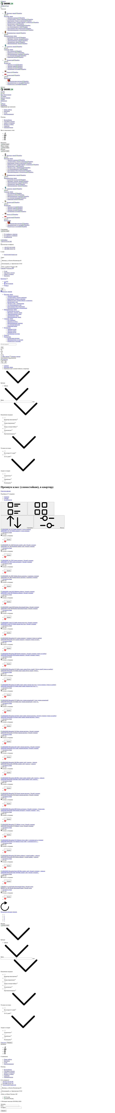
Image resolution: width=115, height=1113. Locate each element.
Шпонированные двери (14, 317)
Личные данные (15, 356)
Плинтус (6, 335)
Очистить (3, 1042)
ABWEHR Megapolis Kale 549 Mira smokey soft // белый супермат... (20, 872)
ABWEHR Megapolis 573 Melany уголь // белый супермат (17, 826)
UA (2, 91)
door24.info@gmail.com (10, 254)
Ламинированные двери (14, 314)
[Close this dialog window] (5, 144)
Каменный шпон (12, 326)
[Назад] (2, 362)
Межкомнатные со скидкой (15, 340)
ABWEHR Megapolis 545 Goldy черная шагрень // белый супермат (20, 748)
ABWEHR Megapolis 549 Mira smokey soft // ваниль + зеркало (18, 764)
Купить (9, 539)
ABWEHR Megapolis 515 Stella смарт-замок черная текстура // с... (19, 686)
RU (4, 91)
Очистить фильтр (6, 491)
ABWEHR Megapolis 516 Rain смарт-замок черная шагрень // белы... (20, 717)
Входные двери (8, 16)
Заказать (3, 1110)
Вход (2, 94)
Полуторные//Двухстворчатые (16, 306)
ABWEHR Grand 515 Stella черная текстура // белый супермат (18, 624)
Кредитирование (9, 114)
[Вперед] (5, 362)
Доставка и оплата (9, 121)
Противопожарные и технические (17, 308)
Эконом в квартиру (13, 296)
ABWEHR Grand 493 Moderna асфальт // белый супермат (17, 593)
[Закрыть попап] (1, 243)
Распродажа (7, 78)
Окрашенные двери (13, 315)
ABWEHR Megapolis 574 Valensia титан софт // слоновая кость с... (19, 841)
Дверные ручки (11, 329)
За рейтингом (8, 237)
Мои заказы (6, 356)
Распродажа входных (13, 338)
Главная (3, 268)
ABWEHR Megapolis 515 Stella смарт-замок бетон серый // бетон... (20, 670)
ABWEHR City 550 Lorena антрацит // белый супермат (16, 562)
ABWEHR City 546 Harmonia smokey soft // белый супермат (18, 546)
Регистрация (7, 94)
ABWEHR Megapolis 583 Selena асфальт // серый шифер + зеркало (19, 857)
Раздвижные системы (13, 333)
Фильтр (62, 527)
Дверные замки (11, 330)
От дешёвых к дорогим (10, 234)
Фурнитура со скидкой (14, 341)
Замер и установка (9, 123)
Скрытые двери (8, 49)
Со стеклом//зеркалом (13, 324)
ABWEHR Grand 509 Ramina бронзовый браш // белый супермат (19, 608)
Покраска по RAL (12, 321)
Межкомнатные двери (10, 36)
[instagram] (5, 137)
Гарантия (6, 126)
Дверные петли (11, 332)
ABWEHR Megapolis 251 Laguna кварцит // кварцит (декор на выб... (20, 639)
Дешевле (6, 497)
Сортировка (30, 527)
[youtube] (5, 135)
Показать (9, 1042)
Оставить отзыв (7, 532)
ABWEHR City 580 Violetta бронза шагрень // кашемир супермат (19, 577)
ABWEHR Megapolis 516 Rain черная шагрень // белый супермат (19, 733)
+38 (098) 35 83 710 (9, 249)
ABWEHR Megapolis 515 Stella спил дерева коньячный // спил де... (20, 701)
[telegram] (5, 133)
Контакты (7, 111)
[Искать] (2, 348)
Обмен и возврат (9, 274)
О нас (5, 112)
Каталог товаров (7, 291)
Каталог (9, 268)
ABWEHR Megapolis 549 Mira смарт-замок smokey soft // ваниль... (19, 779)
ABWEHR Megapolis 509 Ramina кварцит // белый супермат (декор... (20, 655)
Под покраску (11, 320)
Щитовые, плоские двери (14, 312)
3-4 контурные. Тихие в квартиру (17, 297)
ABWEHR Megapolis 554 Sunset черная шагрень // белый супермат (20, 795)
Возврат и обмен (9, 124)
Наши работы (8, 109)
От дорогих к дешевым (10, 235)
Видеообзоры (8, 120)
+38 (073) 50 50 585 (6, 241)
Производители (8, 127)
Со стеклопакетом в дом (14, 305)
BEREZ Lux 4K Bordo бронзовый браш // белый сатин (16, 888)
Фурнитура (7, 63)
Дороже (6, 498)
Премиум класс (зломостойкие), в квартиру (19, 300)
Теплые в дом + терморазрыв (15, 303)
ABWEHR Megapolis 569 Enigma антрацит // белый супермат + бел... (20, 810)
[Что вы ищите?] (1, 350)
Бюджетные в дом (12, 302)
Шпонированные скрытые (15, 323)
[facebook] (5, 139)
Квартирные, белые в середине (16, 299)
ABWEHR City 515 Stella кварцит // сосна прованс (15, 531)
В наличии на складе (13, 311)
